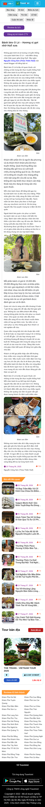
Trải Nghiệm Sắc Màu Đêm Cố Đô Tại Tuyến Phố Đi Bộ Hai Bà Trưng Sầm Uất (28, 575)
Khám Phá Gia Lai (31, 739)
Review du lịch (14, 27)
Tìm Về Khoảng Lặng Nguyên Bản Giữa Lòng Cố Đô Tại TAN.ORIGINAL (28, 590)
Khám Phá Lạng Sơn (10, 715)
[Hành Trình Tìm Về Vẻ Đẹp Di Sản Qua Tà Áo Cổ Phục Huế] (8, 517)
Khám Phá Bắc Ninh (32, 718)
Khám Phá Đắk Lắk (9, 742)
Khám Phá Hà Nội (9, 697)
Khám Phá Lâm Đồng (32, 742)
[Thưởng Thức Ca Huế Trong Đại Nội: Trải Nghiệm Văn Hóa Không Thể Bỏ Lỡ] (8, 560)
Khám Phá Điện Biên (10, 706)
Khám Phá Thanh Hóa (33, 724)
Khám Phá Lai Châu (32, 706)
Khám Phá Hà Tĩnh (32, 727)
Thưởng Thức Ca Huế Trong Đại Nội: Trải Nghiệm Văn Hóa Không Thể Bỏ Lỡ (28, 561)
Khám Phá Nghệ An (9, 727)
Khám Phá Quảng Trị (10, 730)
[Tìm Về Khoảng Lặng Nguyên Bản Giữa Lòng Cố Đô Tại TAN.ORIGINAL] (8, 588)
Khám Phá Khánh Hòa (11, 739)
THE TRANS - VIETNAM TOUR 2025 (20, 669)
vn (9, 3)
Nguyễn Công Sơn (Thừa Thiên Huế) (19, 61)
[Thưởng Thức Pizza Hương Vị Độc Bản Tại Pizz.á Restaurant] (8, 546)
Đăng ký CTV (18, 34)
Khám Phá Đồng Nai (32, 745)
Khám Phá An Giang (32, 754)
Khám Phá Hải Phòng (10, 721)
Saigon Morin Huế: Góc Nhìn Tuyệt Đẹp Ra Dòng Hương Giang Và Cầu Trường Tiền (27, 504)
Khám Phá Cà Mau (31, 757)
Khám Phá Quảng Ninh (33, 715)
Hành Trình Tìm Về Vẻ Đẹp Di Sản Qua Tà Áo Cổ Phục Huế (28, 518)
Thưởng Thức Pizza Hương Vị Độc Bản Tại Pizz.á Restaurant (26, 547)
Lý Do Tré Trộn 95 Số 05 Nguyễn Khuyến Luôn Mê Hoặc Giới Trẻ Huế (28, 532)
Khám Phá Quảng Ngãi (33, 736)
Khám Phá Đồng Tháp (11, 754)
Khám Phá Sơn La (9, 709)
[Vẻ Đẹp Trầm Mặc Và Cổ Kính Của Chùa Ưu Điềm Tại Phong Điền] (8, 488)
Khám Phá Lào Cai (31, 700)
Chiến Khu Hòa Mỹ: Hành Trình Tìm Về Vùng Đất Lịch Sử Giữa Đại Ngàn (28, 604)
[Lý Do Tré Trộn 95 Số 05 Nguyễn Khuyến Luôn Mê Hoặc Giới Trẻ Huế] (8, 531)
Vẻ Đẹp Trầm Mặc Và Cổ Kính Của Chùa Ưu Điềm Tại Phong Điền (27, 490)
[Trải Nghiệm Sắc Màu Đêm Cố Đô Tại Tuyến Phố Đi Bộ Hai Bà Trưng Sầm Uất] (8, 574)
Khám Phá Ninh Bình (10, 724)
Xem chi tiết (11, 680)
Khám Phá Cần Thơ (10, 757)
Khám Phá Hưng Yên (32, 721)
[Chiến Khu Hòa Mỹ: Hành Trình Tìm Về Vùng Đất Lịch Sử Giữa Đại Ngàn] (8, 603)
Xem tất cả (36, 630)
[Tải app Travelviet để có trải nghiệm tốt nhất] (13, 782)
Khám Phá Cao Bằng (32, 697)
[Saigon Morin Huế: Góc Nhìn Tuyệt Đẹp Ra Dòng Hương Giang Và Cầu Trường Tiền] (8, 503)
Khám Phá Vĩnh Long (32, 748)
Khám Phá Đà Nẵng (10, 736)
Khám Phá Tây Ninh (10, 745)
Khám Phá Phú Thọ (9, 718)
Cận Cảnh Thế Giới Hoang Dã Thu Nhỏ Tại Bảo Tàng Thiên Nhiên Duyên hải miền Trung (28, 618)
